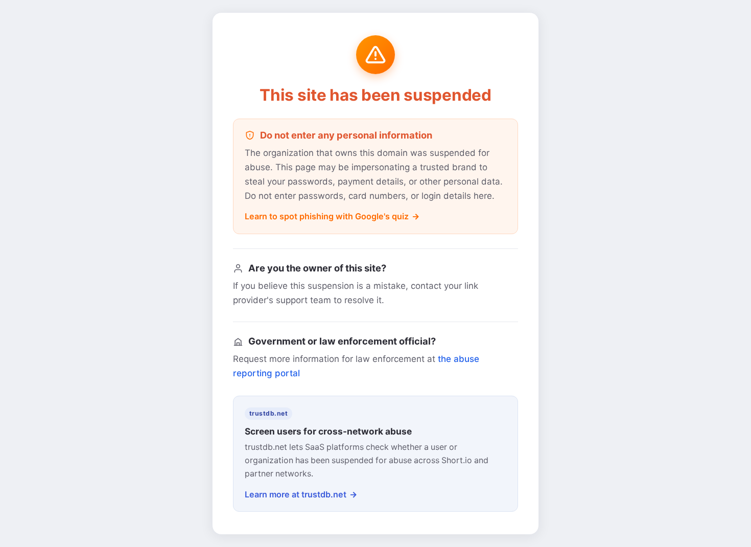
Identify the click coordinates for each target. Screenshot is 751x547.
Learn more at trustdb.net (295, 494)
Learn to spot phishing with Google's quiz (327, 216)
